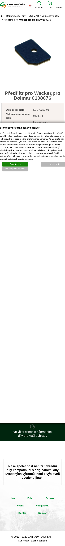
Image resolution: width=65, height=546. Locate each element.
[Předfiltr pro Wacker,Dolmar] (32, 52)
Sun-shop (23, 540)
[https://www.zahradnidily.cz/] (12, 5)
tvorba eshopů (39, 540)
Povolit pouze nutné (15, 169)
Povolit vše (14, 164)
